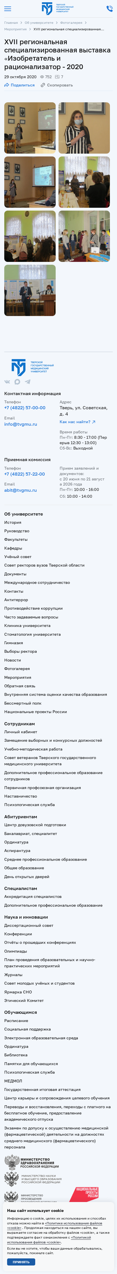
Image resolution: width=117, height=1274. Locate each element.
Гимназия (13, 642)
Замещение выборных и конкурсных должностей (53, 740)
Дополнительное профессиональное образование (53, 905)
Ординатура (16, 842)
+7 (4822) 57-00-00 (24, 407)
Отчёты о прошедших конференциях (40, 942)
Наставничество (20, 796)
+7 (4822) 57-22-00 (24, 474)
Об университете (39, 22)
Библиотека (16, 1054)
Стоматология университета (32, 634)
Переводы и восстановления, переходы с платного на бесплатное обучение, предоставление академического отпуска (57, 1113)
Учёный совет (18, 556)
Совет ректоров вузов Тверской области (44, 565)
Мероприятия (15, 29)
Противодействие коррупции (33, 608)
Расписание (16, 1020)
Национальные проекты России (35, 711)
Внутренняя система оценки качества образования (55, 694)
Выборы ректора (20, 651)
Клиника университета (27, 625)
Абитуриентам (20, 816)
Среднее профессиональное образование (45, 859)
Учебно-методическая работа (33, 749)
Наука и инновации (26, 917)
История (12, 522)
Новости (12, 660)
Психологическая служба (29, 804)
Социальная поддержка (27, 1029)
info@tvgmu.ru (20, 424)
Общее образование (24, 867)
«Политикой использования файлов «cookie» (49, 1239)
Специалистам (20, 888)
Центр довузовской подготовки (35, 824)
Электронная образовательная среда (41, 1037)
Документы (15, 573)
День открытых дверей (26, 876)
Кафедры (13, 548)
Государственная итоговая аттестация (42, 1089)
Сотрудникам (19, 723)
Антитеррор (16, 599)
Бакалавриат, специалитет (30, 833)
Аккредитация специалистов (33, 896)
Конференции (18, 933)
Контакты (13, 591)
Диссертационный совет (28, 925)
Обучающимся (20, 1012)
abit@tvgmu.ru (20, 490)
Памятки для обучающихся (31, 1063)
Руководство (16, 530)
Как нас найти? (75, 421)
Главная (11, 22)
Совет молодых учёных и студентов (39, 983)
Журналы (13, 974)
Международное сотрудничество (37, 582)
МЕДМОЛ (13, 1080)
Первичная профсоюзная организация (42, 787)
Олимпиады (15, 951)
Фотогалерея (71, 22)
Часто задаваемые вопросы (31, 616)
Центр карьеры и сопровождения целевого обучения (57, 1097)
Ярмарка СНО (18, 991)
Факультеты (16, 539)
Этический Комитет (24, 1000)
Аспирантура (17, 850)
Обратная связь (19, 685)
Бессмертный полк (22, 703)
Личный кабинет (20, 731)
